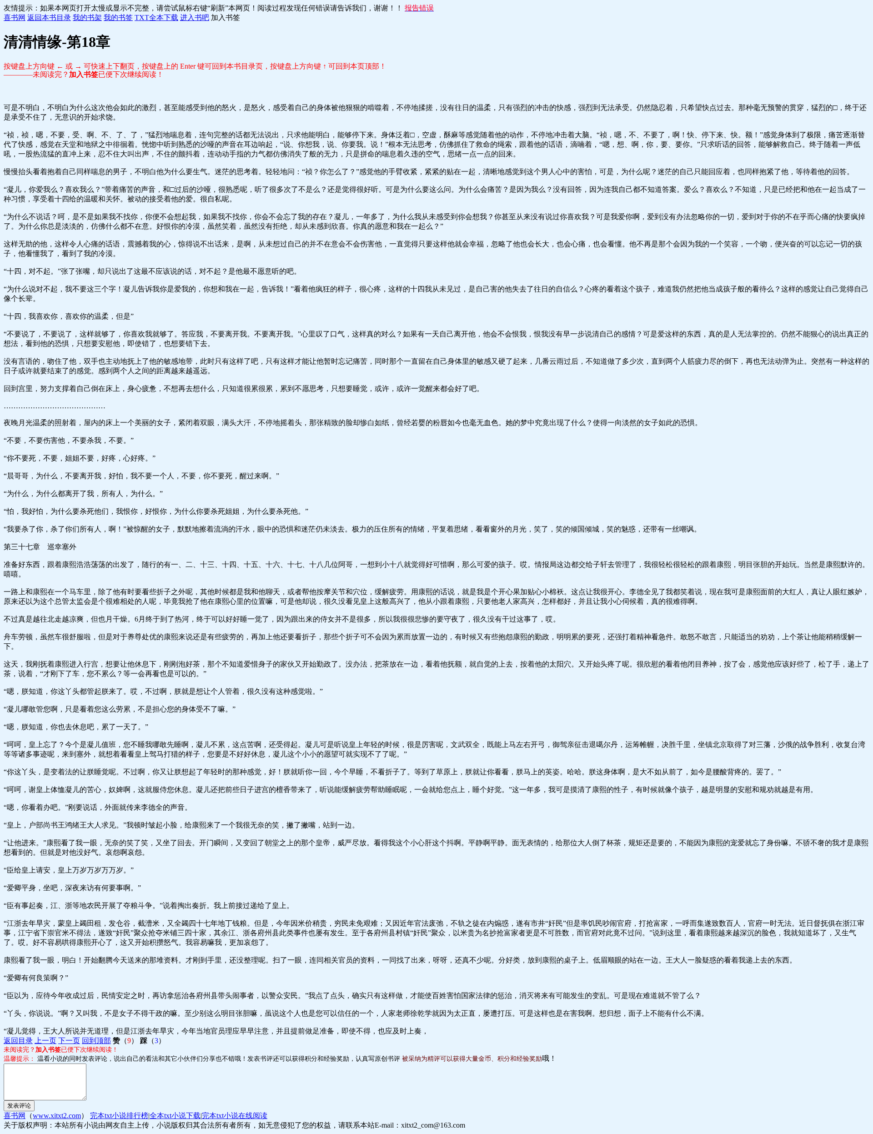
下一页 (69, 1040)
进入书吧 (194, 17)
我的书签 (118, 17)
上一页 (45, 1040)
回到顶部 (96, 1040)
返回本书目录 (49, 17)
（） (125, 1040)
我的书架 (87, 17)
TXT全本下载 (156, 17)
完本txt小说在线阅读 (234, 1115)
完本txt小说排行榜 (119, 1115)
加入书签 (225, 17)
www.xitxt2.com (57, 1115)
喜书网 (14, 17)
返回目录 (18, 1040)
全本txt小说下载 (175, 1115)
